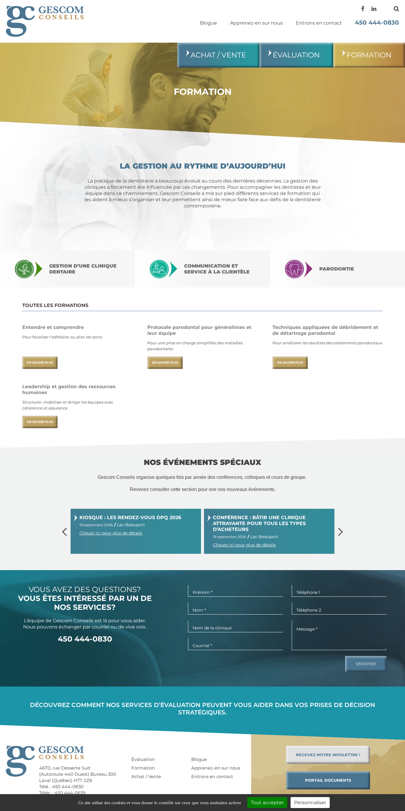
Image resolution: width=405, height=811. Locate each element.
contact (319, 23)
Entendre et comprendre (53, 327)
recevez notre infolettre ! (328, 754)
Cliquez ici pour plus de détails (110, 533)
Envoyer (366, 663)
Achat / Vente (218, 55)
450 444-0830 (377, 22)
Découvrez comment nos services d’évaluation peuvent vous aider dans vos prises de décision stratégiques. (202, 708)
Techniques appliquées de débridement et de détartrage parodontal (325, 330)
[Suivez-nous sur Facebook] (362, 9)
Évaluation (296, 55)
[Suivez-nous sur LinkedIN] (373, 9)
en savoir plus (40, 362)
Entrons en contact (212, 776)
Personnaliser (310, 802)
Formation (369, 55)
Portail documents (328, 780)
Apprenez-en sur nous (256, 23)
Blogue (208, 23)
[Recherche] (396, 9)
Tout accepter (267, 802)
